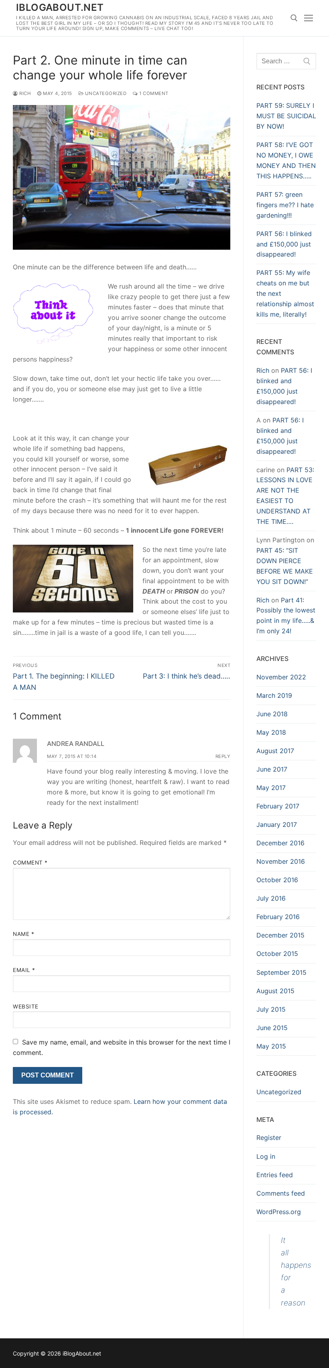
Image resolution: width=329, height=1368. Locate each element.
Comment (30, 862)
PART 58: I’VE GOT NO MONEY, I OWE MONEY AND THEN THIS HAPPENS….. (286, 160)
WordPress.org (278, 1212)
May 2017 (271, 788)
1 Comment (153, 93)
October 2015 (277, 954)
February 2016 (278, 917)
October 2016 (277, 880)
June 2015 (272, 1028)
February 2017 (277, 806)
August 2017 (275, 751)
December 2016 (280, 843)
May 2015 (271, 1046)
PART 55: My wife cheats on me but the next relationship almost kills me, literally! (285, 293)
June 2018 (272, 714)
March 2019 (274, 695)
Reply (223, 756)
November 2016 (280, 861)
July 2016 (271, 898)
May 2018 (271, 732)
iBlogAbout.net (60, 7)
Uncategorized (104, 93)
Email (24, 970)
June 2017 (271, 769)
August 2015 (275, 991)
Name (23, 934)
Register (268, 1138)
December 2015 (280, 935)
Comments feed (280, 1193)
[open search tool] (294, 18)
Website (26, 1006)
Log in (265, 1156)
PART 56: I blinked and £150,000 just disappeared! (284, 244)
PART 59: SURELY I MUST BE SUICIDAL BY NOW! (286, 115)
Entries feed (274, 1175)
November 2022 (281, 677)
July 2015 (271, 1009)
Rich (24, 93)
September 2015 (281, 972)
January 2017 (276, 824)
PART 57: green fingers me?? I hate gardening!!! (285, 204)
